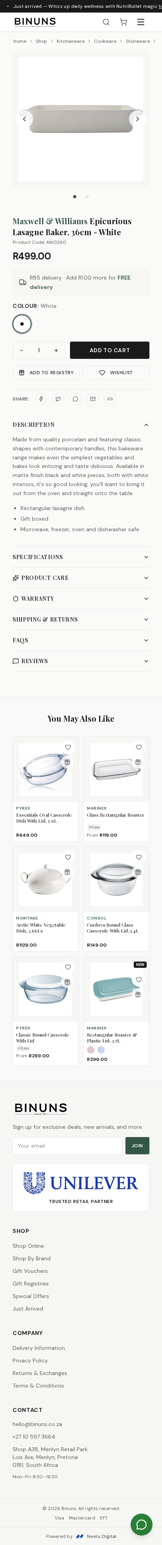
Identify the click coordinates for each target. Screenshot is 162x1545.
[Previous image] (24, 119)
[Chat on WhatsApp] (142, 1525)
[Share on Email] (93, 399)
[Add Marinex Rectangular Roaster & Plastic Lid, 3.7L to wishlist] (139, 980)
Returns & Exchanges (40, 1373)
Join (137, 1146)
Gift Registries (31, 1283)
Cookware (105, 41)
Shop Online (28, 1245)
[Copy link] (110, 399)
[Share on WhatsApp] (75, 399)
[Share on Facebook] (41, 399)
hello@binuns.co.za (37, 1424)
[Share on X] (58, 399)
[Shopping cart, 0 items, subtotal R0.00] (123, 22)
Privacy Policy (30, 1360)
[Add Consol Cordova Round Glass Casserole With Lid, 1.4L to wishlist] (139, 857)
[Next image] (137, 119)
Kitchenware (71, 41)
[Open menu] (140, 22)
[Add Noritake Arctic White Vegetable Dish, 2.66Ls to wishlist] (68, 857)
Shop (41, 41)
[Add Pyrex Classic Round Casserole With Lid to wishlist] (68, 967)
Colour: (35, 305)
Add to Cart (110, 350)
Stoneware (138, 41)
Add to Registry (51, 372)
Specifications (38, 557)
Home (19, 41)
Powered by (81, 1536)
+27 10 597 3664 (34, 1436)
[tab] (74, 196)
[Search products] (106, 22)
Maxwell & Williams (50, 221)
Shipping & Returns (45, 619)
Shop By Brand (32, 1258)
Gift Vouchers (30, 1270)
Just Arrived (28, 1308)
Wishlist (121, 372)
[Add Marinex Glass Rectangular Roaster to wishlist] (139, 747)
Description (34, 424)
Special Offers (31, 1296)
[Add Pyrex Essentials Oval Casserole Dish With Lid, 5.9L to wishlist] (68, 747)
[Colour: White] (22, 323)
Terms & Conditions (38, 1385)
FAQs (20, 640)
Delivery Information (39, 1347)
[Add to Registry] (67, 762)
